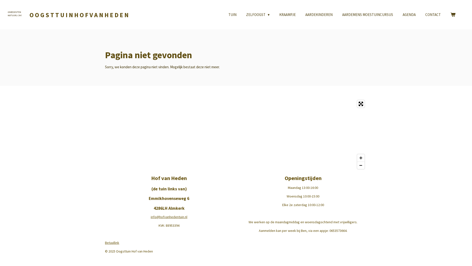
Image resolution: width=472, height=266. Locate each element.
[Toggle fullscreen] (361, 104)
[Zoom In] (361, 158)
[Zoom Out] (361, 165)
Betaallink (112, 242)
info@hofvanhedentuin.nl (169, 217)
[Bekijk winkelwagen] (452, 15)
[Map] (236, 134)
